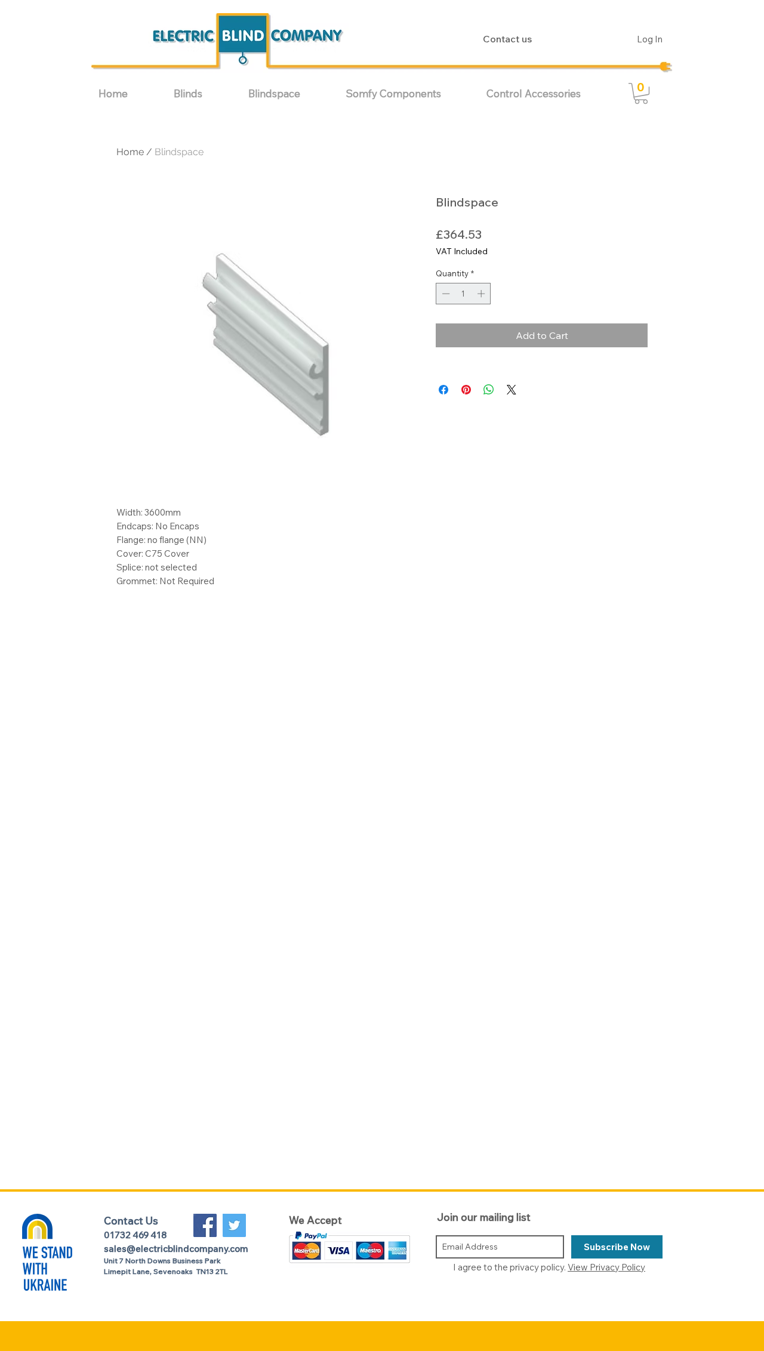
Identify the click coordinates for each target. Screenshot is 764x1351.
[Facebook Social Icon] (205, 1225)
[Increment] (482, 293)
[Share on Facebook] (443, 390)
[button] (202, 93)
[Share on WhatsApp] (489, 390)
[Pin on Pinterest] (466, 390)
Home (130, 152)
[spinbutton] (463, 293)
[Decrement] (445, 293)
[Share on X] (511, 390)
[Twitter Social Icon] (234, 1225)
